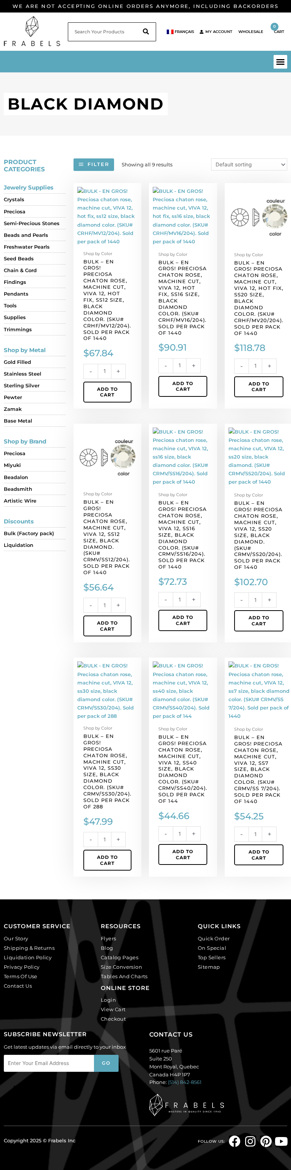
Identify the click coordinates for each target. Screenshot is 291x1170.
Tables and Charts (124, 976)
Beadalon (16, 477)
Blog (107, 948)
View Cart (113, 1009)
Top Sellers (211, 957)
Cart (279, 29)
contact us (171, 1034)
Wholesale (250, 31)
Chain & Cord (20, 270)
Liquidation (18, 545)
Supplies (15, 317)
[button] (280, 62)
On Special (212, 948)
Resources (121, 926)
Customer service (37, 926)
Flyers (108, 938)
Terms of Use (21, 976)
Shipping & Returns (29, 948)
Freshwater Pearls (27, 247)
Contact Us (18, 986)
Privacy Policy (22, 967)
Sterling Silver (21, 385)
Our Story (16, 938)
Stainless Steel (22, 374)
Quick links (219, 926)
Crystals (14, 199)
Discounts (19, 521)
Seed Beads (19, 258)
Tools (10, 305)
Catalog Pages (119, 957)
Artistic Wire (20, 501)
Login (108, 1000)
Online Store (125, 987)
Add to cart (107, 392)
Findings (15, 282)
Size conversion (121, 967)
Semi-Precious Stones (31, 223)
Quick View (107, 242)
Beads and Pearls (26, 235)
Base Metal (18, 421)
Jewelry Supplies (28, 187)
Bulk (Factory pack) (29, 533)
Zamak (13, 409)
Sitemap (209, 967)
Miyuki (12, 465)
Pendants (16, 294)
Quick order (214, 938)
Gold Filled (17, 362)
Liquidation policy (28, 957)
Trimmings (18, 329)
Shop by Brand (25, 441)
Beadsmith (18, 489)
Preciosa (14, 211)
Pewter (13, 397)
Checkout (113, 1019)
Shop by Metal (25, 350)
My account (218, 31)
